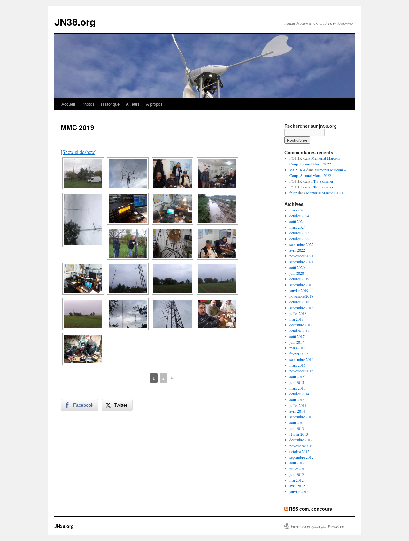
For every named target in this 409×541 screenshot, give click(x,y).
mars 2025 (297, 209)
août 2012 (297, 462)
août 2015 (297, 376)
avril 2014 (297, 411)
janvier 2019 (298, 290)
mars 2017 (297, 347)
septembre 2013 (301, 416)
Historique (110, 104)
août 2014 (297, 399)
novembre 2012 (301, 445)
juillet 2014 (297, 405)
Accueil (68, 104)
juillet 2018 (297, 313)
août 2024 (297, 221)
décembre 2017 (301, 324)
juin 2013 (296, 428)
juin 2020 (296, 273)
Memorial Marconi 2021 (324, 192)
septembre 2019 (301, 284)
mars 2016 (297, 365)
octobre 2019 (299, 278)
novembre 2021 (301, 255)
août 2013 (297, 422)
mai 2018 (296, 319)
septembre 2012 (301, 457)
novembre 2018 (301, 296)
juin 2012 (296, 474)
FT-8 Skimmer (322, 181)
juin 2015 (296, 382)
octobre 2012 (299, 451)
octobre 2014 (299, 393)
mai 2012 (296, 480)
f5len (293, 192)
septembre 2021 (301, 261)
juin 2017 (296, 342)
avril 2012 (297, 485)
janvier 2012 (298, 491)
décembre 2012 (301, 439)
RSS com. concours (310, 509)
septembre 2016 (301, 359)
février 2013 (298, 434)
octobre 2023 (299, 232)
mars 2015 (297, 388)
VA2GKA (297, 169)
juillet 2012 (297, 468)
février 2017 (298, 353)
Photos (88, 104)
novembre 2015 (301, 370)
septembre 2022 (301, 244)
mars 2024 (297, 227)
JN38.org (75, 21)
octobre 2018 (299, 301)
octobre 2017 (299, 330)
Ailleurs (133, 104)
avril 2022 (297, 250)
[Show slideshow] (78, 152)
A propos (154, 104)
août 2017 (297, 336)
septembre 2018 (301, 307)
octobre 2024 (299, 215)
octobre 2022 (299, 238)
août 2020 (297, 267)
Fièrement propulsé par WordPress (318, 526)
